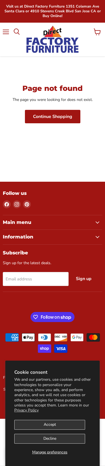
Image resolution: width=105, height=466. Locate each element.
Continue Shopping (52, 116)
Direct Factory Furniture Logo (52, 39)
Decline (49, 438)
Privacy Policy (26, 410)
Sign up (84, 279)
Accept (50, 424)
